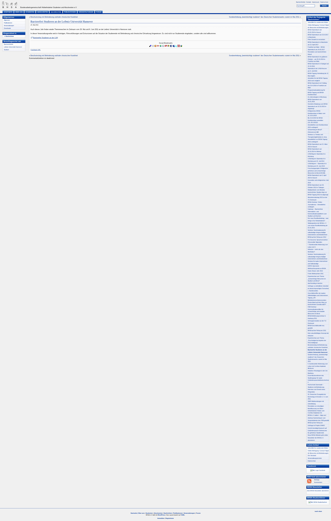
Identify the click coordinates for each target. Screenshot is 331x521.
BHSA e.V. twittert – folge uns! (317, 415)
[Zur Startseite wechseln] (9, 7)
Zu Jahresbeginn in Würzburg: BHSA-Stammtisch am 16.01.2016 (317, 99)
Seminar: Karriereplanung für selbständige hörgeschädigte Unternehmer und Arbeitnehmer (317, 232)
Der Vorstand (312, 455)
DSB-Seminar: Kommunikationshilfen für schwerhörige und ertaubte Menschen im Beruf (316, 310)
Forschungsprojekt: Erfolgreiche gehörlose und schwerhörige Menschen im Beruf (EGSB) (318, 171)
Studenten (30, 12)
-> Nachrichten (9, 36)
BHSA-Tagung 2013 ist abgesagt (318, 194)
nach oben (318, 511)
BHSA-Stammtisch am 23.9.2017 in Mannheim (318, 36)
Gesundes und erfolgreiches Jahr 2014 (318, 181)
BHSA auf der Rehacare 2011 (317, 330)
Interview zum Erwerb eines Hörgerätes (316, 391)
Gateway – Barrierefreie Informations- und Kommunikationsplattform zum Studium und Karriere (317, 212)
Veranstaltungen (86, 12)
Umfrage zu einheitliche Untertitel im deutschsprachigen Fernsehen (318, 287)
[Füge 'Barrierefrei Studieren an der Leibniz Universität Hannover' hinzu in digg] (153, 47)
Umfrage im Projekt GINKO (316, 425)
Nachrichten (56, 12)
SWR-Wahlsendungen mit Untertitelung (316, 403)
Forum (98, 12)
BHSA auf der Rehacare (315, 422)
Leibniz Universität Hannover (13, 47)
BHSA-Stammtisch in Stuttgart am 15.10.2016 (318, 65)
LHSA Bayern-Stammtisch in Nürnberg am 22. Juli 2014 (316, 160)
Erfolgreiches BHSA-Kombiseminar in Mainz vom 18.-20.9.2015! (316, 113)
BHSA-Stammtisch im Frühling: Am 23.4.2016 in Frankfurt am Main (317, 85)
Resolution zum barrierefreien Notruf (317, 53)
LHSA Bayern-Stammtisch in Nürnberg (316, 155)
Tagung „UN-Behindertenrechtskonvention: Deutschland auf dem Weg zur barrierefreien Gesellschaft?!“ (317, 301)
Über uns (19, 12)
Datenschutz (324, 2)
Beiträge (316, 479)
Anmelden (160, 518)
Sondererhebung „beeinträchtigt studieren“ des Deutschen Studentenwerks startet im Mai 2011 (264, 17)
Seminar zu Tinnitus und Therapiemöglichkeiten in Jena (317, 136)
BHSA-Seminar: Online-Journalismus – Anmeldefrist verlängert (316, 204)
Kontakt (308, 2)
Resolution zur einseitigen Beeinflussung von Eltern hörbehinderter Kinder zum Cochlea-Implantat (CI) (316, 409)
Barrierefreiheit (301, 2)
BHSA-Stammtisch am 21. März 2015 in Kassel (318, 145)
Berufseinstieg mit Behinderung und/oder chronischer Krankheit (54, 17)
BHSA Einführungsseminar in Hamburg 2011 (317, 317)
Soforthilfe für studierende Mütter (318, 22)
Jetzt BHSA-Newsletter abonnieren (318, 490)
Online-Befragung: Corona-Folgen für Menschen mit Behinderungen (318, 26)
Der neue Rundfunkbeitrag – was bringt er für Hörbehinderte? (318, 219)
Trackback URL (36, 50)
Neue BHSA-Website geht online (318, 435)
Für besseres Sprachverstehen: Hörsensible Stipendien (318, 241)
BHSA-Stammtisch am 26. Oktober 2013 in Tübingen (316, 186)
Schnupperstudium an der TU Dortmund (317, 322)
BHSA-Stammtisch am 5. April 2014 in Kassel (317, 177)
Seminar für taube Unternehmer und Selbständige (318, 262)
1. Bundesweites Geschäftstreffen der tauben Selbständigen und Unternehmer (318, 293)
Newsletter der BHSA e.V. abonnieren (316, 439)
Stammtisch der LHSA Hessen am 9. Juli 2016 (317, 70)
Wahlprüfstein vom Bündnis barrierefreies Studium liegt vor (317, 191)
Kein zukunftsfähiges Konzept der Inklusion (318, 334)
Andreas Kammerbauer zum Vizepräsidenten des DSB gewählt (318, 419)
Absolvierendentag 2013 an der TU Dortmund (317, 199)
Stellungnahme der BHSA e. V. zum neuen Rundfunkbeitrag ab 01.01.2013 (317, 225)
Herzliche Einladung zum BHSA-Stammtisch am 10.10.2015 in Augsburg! (318, 106)
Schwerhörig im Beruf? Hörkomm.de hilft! (315, 131)
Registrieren (170, 518)
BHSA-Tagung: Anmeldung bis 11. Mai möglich (318, 75)
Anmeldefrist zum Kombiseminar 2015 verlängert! (318, 126)
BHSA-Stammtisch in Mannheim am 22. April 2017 (318, 43)
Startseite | (134, 513)
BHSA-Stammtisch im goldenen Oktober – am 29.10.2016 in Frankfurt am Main (317, 59)
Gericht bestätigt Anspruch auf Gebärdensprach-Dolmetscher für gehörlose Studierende (317, 430)
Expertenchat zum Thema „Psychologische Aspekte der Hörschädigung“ (317, 340)
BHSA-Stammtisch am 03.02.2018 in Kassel (315, 31)
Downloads (7, 28)
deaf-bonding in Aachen (315, 283)
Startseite (8, 12)
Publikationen (70, 12)
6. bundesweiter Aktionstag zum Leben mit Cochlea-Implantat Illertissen (318, 366)
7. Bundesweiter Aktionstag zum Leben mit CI (318, 246)
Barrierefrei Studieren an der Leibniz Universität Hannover (62, 21)
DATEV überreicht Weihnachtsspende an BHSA (317, 267)
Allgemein (7, 20)
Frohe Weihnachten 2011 (315, 273)
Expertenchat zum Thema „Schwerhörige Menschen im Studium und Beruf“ (317, 279)
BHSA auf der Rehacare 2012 (317, 237)
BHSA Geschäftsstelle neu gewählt (316, 327)
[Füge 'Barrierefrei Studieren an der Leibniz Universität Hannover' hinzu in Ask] (165, 47)
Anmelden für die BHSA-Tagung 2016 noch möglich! (318, 79)
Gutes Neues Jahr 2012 (315, 271)
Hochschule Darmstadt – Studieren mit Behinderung (316, 386)
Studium (6, 49)
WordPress (161, 515)
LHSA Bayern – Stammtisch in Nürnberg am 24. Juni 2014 (317, 165)
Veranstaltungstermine (315, 458)
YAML (183, 515)
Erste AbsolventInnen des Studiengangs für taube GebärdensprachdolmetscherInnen (318, 379)
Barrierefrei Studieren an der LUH (45, 38)
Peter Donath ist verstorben (316, 39)
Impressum (316, 2)
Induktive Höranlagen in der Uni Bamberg (317, 372)
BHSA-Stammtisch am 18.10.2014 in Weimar (315, 150)
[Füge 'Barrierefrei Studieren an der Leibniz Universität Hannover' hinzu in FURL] (155, 47)
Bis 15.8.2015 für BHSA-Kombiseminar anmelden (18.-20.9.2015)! (315, 120)
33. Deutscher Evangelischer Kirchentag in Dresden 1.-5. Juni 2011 (318, 397)
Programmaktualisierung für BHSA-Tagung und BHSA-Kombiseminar (316, 92)
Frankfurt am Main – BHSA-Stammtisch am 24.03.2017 (316, 48)
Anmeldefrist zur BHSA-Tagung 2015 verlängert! (317, 141)
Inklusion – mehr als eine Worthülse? (315, 251)
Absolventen (42, 12)
